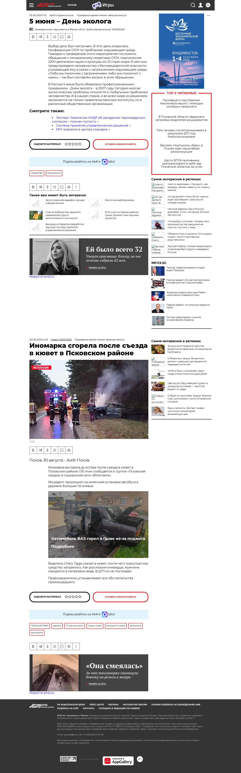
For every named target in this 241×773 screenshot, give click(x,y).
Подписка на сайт (68, 708)
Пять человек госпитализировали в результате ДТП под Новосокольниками (181, 133)
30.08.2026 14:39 (38, 339)
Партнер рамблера (89, 759)
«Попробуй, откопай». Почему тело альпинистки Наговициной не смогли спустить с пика (188, 224)
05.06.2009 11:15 (38, 15)
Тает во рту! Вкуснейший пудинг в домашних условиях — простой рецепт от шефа (188, 386)
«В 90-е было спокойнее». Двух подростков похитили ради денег (187, 372)
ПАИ (32, 441)
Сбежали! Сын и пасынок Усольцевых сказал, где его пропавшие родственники (190, 236)
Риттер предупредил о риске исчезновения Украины (183, 318)
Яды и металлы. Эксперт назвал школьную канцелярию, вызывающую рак (186, 411)
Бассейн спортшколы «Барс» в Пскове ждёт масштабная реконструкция (181, 148)
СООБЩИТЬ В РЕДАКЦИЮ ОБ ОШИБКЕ (119, 708)
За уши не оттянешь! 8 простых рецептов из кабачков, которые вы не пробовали (189, 349)
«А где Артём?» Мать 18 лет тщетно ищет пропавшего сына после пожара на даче (188, 199)
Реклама (113, 704)
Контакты (88, 708)
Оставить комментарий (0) (120, 144)
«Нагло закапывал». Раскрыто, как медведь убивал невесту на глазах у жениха (189, 187)
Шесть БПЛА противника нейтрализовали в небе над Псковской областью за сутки (181, 163)
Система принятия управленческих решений (92, 125)
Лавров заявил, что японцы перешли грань (188, 306)
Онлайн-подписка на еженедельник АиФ (175, 704)
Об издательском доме (71, 704)
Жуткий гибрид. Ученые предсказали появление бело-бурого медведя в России (189, 249)
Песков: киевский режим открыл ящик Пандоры (185, 269)
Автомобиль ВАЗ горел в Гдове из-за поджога (98, 538)
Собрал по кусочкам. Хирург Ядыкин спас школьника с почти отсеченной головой (189, 398)
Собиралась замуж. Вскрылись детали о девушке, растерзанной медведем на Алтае (187, 361)
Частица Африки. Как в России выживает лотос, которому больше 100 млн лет (188, 212)
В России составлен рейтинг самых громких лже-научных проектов (122, 215)
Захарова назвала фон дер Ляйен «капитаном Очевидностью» (185, 293)
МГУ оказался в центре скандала (82, 129)
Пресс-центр (96, 704)
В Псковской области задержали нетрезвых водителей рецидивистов (182, 118)
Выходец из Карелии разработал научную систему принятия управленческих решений (65, 227)
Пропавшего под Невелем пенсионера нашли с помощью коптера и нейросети (181, 103)
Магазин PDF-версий (135, 704)
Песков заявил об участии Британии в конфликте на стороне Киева (188, 281)
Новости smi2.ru (41, 276)
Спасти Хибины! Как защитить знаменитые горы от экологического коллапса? (63, 215)
